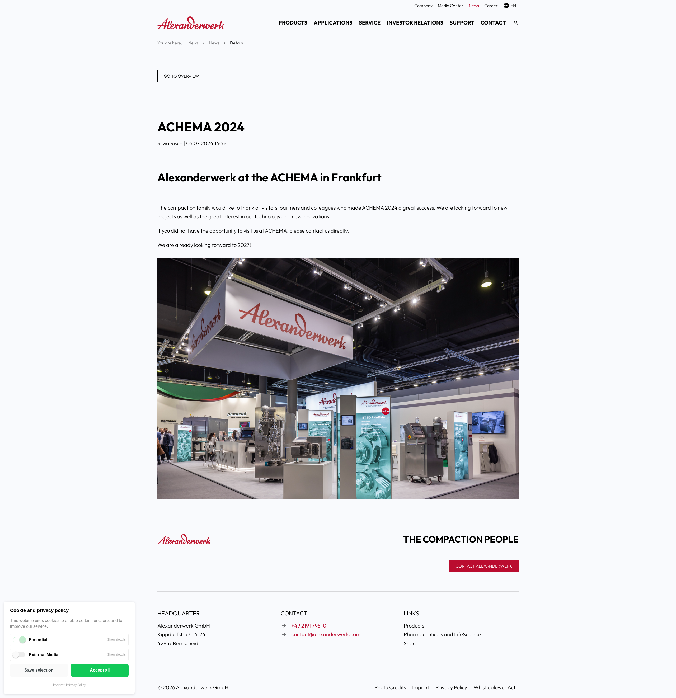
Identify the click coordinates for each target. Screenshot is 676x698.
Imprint (58, 685)
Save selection (39, 670)
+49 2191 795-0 (308, 625)
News (214, 42)
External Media (43, 655)
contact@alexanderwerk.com (325, 634)
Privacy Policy (76, 685)
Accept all (100, 670)
